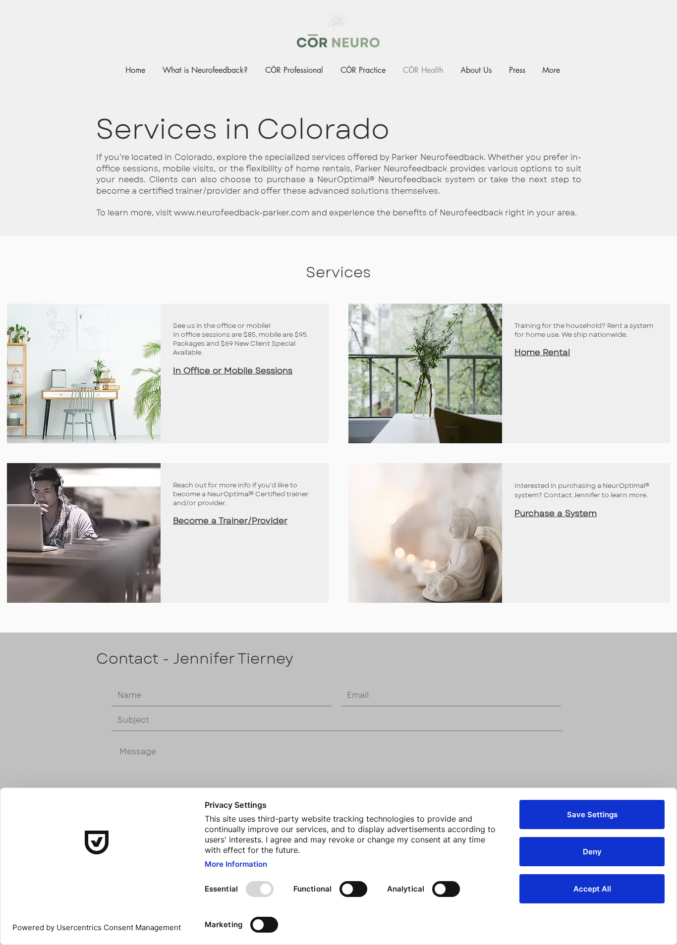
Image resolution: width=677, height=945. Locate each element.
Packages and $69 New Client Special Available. (234, 348)
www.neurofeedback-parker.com (241, 212)
